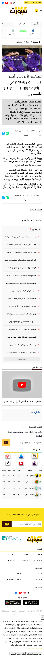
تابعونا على (38, 587)
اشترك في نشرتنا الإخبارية (33, 2)
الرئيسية (36, 42)
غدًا (5, 23)
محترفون (19, 42)
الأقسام (39, 549)
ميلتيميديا (38, 560)
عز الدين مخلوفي (19, 130)
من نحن (39, 573)
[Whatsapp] (7, 133)
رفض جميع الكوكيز (17, 654)
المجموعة (38, 568)
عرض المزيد (22, 359)
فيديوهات (5, 611)
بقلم (27, 130)
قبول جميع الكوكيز (34, 654)
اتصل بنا (39, 579)
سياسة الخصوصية (35, 648)
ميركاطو (11, 554)
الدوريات (25, 560)
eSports (11, 560)
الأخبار (28, 42)
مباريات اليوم (22, 23)
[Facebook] (3, 133)
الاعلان (19, 573)
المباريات (39, 554)
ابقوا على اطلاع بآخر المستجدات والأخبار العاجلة (24, 434)
